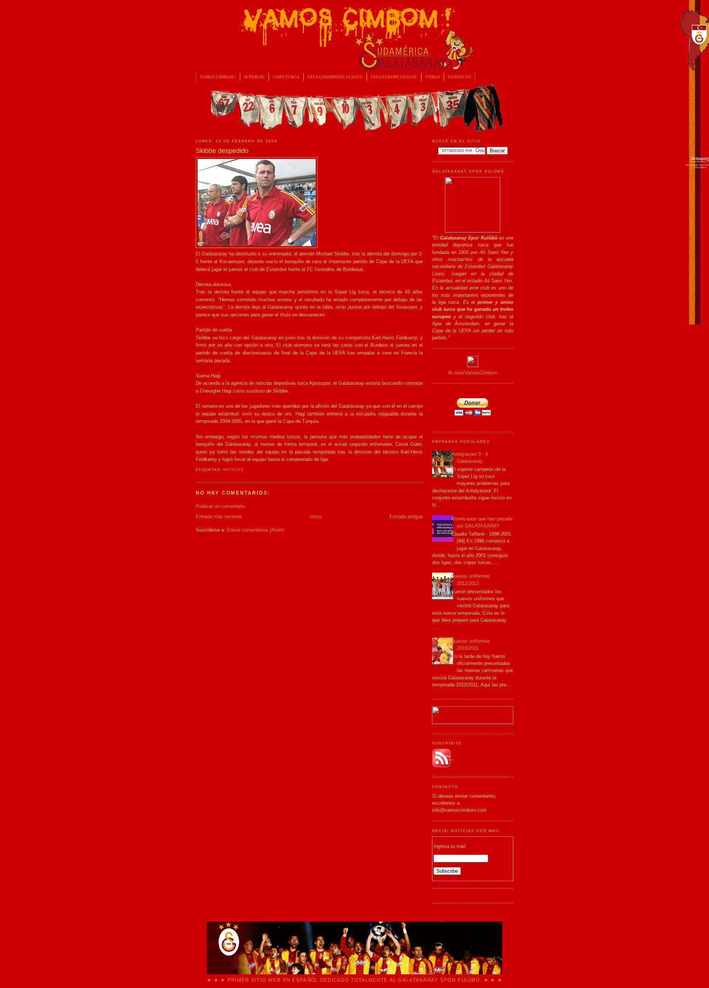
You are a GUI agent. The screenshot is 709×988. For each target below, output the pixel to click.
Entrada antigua (406, 516)
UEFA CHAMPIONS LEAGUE (335, 77)
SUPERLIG (254, 77)
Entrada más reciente (219, 516)
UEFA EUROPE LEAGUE (394, 77)
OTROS (432, 77)
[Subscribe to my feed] (444, 766)
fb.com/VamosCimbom (472, 373)
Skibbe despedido (222, 151)
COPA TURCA (286, 77)
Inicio (315, 516)
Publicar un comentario (220, 506)
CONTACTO (459, 77)
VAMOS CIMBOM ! (218, 77)
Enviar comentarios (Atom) (255, 530)
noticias (233, 470)
